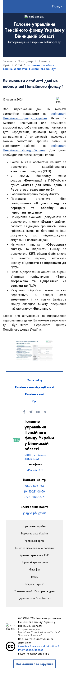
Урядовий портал (34, 541)
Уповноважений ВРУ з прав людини (34, 591)
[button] (53, 7)
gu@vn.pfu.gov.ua (34, 513)
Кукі (34, 401)
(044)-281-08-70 (34, 491)
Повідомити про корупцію (34, 664)
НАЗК (34, 577)
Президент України (35, 526)
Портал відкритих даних (34, 562)
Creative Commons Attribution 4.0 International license (40, 648)
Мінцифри (34, 570)
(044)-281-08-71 (35, 497)
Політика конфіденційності (34, 387)
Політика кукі (34, 394)
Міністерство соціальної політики (34, 548)
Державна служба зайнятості (34, 598)
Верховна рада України (34, 534)
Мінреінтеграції (34, 584)
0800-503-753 (34, 486)
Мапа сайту (35, 380)
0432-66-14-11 (34, 470)
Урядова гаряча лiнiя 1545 (34, 555)
